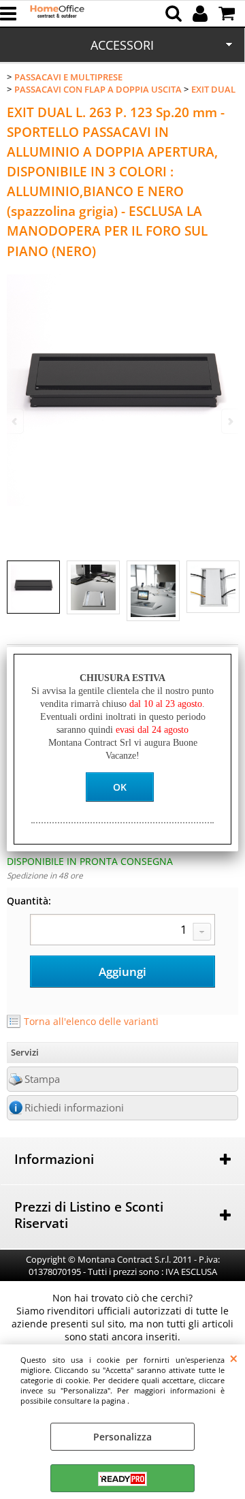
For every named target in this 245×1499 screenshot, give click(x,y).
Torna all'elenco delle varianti (91, 1021)
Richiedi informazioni (74, 1108)
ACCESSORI (122, 45)
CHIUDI (233, 1358)
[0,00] (228, 13)
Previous (15, 421)
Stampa (42, 1079)
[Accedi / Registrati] (202, 13)
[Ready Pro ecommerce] (122, 1479)
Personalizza (122, 1436)
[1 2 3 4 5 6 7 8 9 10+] (122, 931)
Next (229, 421)
